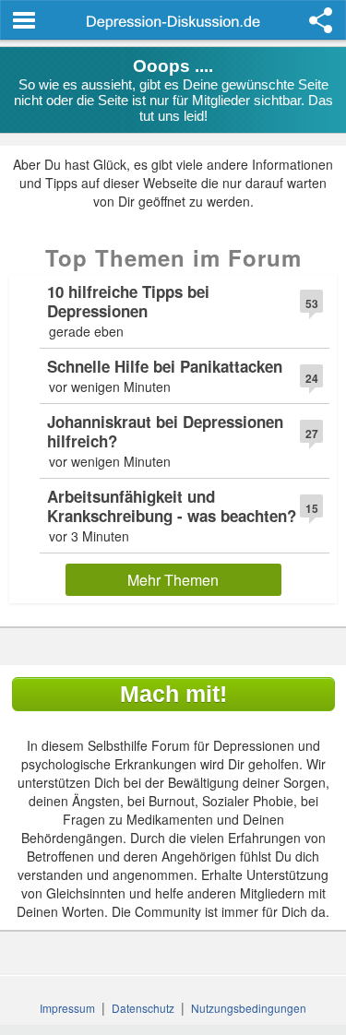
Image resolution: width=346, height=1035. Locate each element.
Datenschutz (143, 1008)
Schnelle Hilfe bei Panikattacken (164, 366)
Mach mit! (173, 694)
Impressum (67, 1008)
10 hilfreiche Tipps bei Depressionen (128, 301)
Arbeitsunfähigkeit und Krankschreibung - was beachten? (171, 506)
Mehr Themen (173, 579)
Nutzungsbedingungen (248, 1008)
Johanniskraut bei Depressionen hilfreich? (165, 431)
